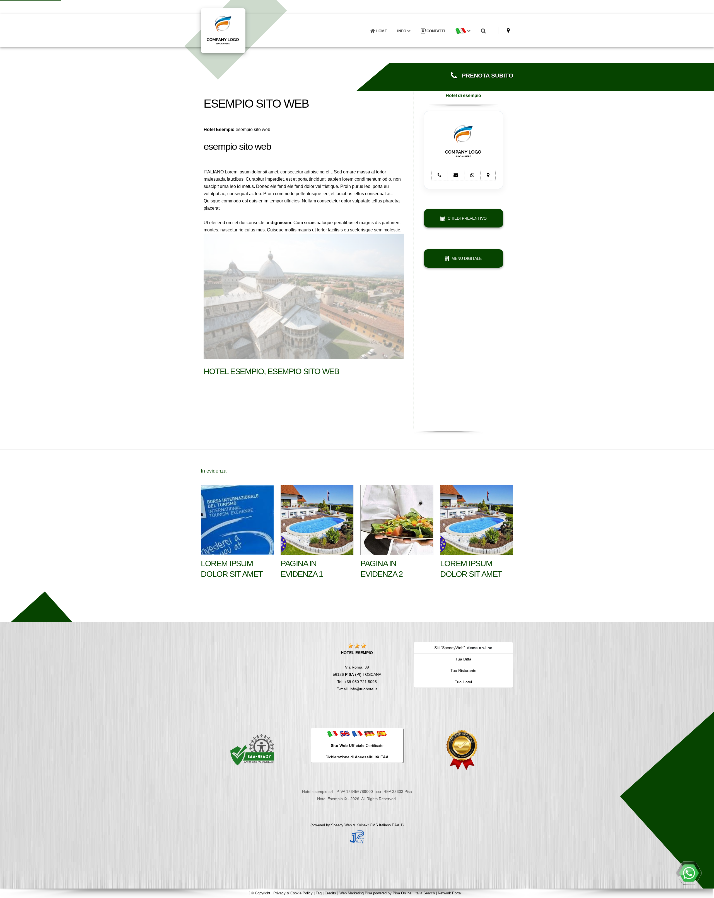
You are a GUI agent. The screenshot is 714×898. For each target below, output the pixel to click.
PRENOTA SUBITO (485, 75)
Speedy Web (341, 825)
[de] (369, 733)
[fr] (357, 733)
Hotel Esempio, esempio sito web (271, 371)
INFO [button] (402, 31)
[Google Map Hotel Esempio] (508, 30)
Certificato (357, 745)
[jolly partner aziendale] (357, 837)
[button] (462, 31)
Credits (330, 893)
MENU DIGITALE (465, 258)
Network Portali (450, 893)
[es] (381, 733)
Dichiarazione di (357, 757)
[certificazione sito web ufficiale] (462, 749)
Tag (319, 893)
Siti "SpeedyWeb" (449, 647)
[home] (237, 30)
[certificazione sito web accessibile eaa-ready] (252, 749)
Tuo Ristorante (463, 670)
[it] (332, 733)
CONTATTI (435, 31)
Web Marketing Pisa (355, 893)
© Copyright (260, 893)
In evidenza (213, 471)
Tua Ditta (463, 659)
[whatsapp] (689, 873)
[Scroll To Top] (704, 891)
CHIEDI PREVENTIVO (466, 218)
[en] (344, 733)
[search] (483, 31)
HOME (381, 31)
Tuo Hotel (463, 682)
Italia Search (424, 893)
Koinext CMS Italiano (374, 825)
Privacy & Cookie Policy (293, 893)
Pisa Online (402, 893)
